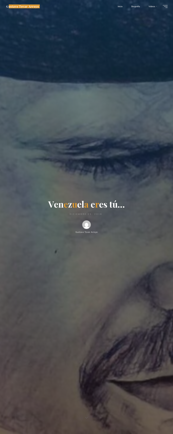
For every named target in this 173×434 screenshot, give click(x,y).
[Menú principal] (165, 6)
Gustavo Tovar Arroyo (22, 6)
